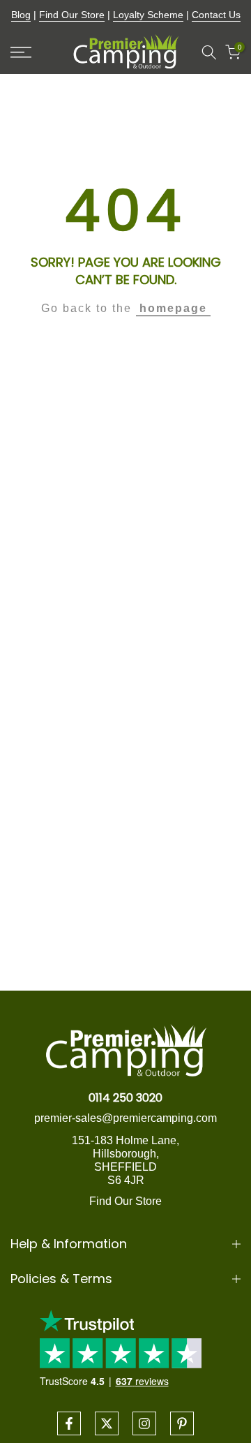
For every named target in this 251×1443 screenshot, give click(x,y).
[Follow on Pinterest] (182, 1423)
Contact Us (216, 14)
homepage (173, 308)
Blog (21, 14)
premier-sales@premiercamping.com (125, 1118)
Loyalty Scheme (148, 14)
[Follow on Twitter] (107, 1423)
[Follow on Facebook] (69, 1423)
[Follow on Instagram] (144, 1423)
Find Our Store (72, 14)
